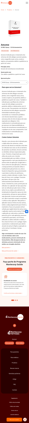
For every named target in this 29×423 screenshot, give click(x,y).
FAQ (14, 384)
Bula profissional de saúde (10, 251)
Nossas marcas (14, 368)
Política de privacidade (14, 402)
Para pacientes (14, 352)
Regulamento (14, 398)
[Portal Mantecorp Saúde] (14, 317)
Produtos (9, 10)
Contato (14, 390)
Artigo (14, 379)
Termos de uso (14, 410)
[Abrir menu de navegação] (27, 3)
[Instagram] (14, 325)
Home (2, 10)
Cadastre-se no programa (14, 269)
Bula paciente (6, 248)
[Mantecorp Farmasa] (14, 332)
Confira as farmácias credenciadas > (13, 293)
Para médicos (14, 357)
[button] (12, 300)
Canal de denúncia (14, 414)
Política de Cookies (14, 406)
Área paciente (9, 343)
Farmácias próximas (14, 374)
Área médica (20, 343)
